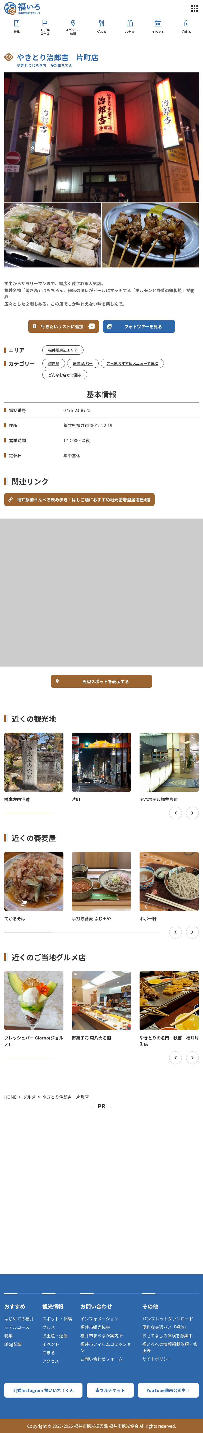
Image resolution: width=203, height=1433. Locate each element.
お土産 (130, 31)
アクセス (50, 1361)
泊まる (186, 31)
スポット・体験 (73, 31)
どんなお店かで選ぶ (64, 374)
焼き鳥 (53, 363)
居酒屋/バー (83, 363)
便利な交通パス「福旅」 (165, 1327)
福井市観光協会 (95, 1327)
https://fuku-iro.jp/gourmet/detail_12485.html (101, 859)
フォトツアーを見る (143, 326)
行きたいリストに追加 (62, 326)
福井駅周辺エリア (63, 350)
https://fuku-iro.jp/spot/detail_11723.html (101, 737)
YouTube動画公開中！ (168, 1390)
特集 (16, 31)
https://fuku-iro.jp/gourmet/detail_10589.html (101, 978)
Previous (175, 813)
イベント (158, 31)
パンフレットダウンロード (167, 1318)
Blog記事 (13, 1344)
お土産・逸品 (55, 1335)
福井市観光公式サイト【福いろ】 (22, 8)
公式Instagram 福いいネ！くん (43, 1390)
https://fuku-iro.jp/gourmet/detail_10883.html (33, 859)
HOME (10, 1097)
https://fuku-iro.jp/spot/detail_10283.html (169, 737)
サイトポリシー (157, 1359)
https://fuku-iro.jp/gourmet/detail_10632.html (168, 978)
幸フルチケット (110, 1390)
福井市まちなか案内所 (101, 1335)
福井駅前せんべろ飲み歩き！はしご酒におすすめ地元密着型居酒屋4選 (83, 499)
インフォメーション (99, 1318)
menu (194, 8)
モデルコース (45, 31)
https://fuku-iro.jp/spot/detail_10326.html (33, 737)
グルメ (101, 31)
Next (192, 813)
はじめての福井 (19, 1318)
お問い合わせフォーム (101, 1359)
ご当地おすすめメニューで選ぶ (132, 363)
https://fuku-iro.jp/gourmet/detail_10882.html (168, 859)
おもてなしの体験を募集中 (167, 1335)
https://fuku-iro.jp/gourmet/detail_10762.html (33, 978)
